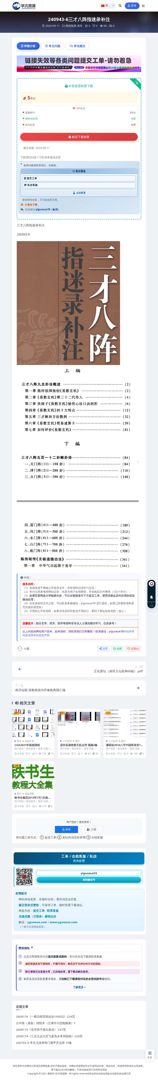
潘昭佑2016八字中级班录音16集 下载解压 (124, 746)
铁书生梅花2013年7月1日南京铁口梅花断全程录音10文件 (32, 799)
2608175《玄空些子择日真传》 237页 (41, 1029)
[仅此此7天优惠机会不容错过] (79, 65)
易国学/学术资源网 (57, 1073)
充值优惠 (24, 916)
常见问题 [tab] (54, 46)
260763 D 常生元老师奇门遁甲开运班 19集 (44, 1043)
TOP (151, 605)
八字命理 (67, 741)
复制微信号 (89, 879)
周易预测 (71, 26)
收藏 (119, 648)
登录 (134, 5)
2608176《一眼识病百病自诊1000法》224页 (45, 1016)
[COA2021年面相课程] (33, 723)
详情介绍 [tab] (29, 46)
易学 (79, 26)
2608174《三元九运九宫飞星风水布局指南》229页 (49, 1036)
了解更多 (78, 987)
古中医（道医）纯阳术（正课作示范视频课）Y (45, 1023)
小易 (26, 648)
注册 (93, 829)
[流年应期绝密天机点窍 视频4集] (79, 723)
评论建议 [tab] (79, 46)
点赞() (135, 648)
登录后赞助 (31, 905)
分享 (105, 648)
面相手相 (29, 741)
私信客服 (32, 185)
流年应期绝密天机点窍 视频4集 (78, 745)
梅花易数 (29, 793)
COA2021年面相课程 (27, 745)
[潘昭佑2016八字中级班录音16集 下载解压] (125, 723)
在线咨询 (151, 594)
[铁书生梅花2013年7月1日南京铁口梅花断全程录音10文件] (33, 775)
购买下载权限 (81, 136)
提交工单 (32, 178)
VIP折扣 (80, 108)
